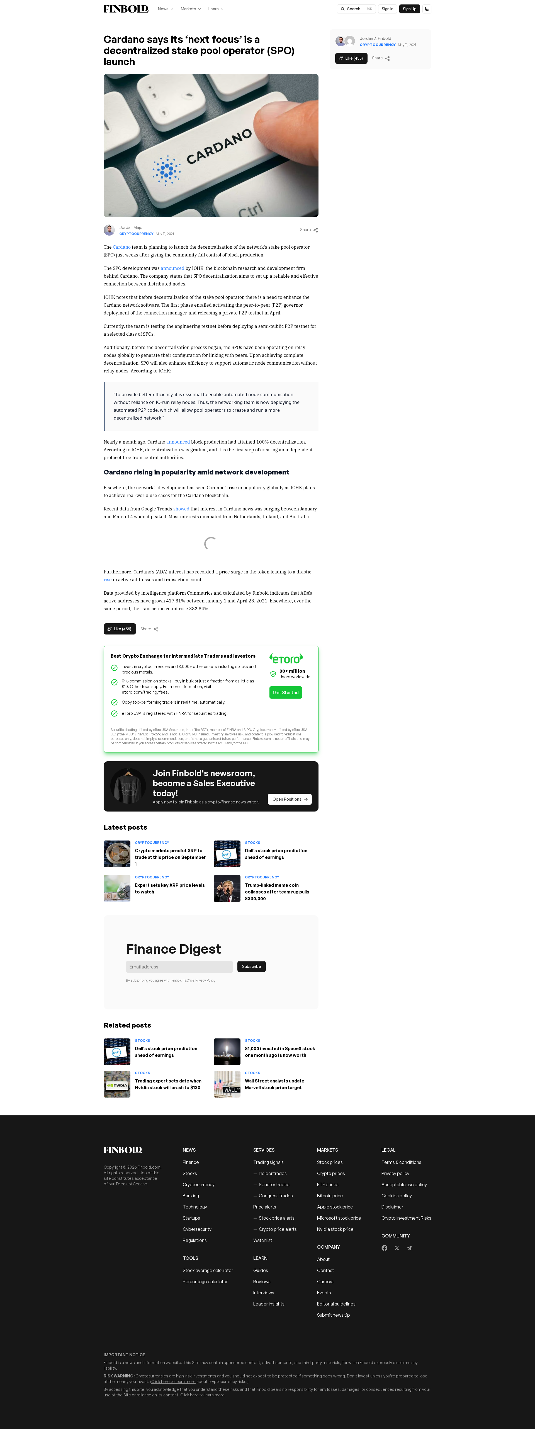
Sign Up (410, 8)
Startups (191, 1218)
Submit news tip (333, 1315)
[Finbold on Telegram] (409, 1248)
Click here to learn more (173, 1381)
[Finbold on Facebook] (384, 1248)
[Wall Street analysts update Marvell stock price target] (227, 1084)
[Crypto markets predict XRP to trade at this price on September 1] (117, 854)
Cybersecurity (197, 1229)
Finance (191, 1162)
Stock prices (330, 1162)
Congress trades (273, 1195)
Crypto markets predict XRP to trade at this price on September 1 (170, 857)
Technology (195, 1207)
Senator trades (271, 1184)
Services (263, 1150)
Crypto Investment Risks (406, 1218)
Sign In (387, 8)
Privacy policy (395, 1173)
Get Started (286, 692)
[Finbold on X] (396, 1248)
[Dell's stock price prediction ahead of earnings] (227, 854)
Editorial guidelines (336, 1304)
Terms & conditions (401, 1162)
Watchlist (262, 1240)
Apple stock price (335, 1207)
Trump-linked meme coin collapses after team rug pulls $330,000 (277, 891)
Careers (325, 1281)
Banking (191, 1195)
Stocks (252, 843)
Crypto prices (331, 1173)
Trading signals (268, 1162)
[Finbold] (126, 9)
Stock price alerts (274, 1218)
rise (108, 579)
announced (172, 268)
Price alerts (264, 1207)
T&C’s (187, 980)
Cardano (122, 247)
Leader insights (268, 1304)
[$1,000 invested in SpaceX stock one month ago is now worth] (227, 1051)
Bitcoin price (330, 1195)
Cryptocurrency (136, 234)
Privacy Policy (205, 980)
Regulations (195, 1240)
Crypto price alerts (275, 1229)
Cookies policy (396, 1195)
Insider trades (270, 1173)
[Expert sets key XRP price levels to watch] (117, 888)
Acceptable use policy (404, 1184)
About (323, 1259)
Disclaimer (392, 1207)
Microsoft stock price (339, 1218)
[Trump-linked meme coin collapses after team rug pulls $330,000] (227, 888)
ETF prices (328, 1184)
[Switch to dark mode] (426, 8)
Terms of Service (131, 1183)
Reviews (262, 1281)
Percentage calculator (205, 1281)
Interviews (263, 1292)
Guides (260, 1270)
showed (181, 508)
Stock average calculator (208, 1270)
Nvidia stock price (335, 1229)
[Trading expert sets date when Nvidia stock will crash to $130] (117, 1084)
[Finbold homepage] (134, 1150)
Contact (325, 1270)
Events (324, 1292)
